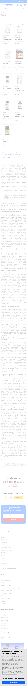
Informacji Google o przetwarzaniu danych (12, 673)
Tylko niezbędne (8, 678)
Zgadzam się (13, 682)
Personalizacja (19, 678)
